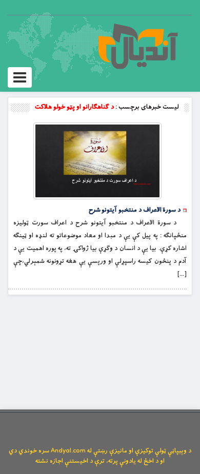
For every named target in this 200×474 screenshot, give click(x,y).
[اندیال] (137, 46)
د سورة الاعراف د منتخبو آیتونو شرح (135, 210)
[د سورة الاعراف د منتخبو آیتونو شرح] (97, 161)
